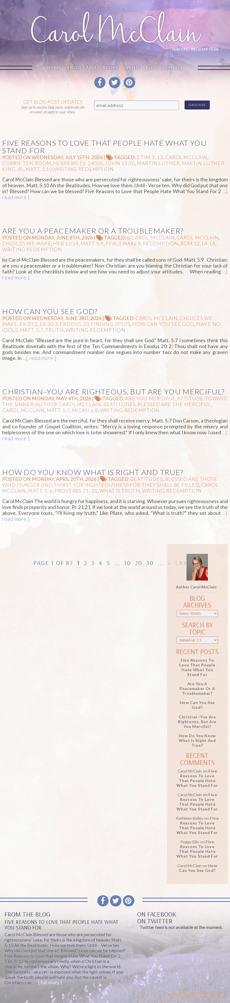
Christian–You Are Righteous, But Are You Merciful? (113, 391)
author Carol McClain (68, 404)
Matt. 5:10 (39, 169)
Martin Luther (158, 163)
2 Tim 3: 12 (150, 157)
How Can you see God (163, 324)
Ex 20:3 (49, 324)
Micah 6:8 (85, 410)
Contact (173, 67)
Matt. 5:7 (31, 330)
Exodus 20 (74, 324)
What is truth (119, 491)
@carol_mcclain (150, 238)
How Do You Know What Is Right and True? (92, 472)
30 (150, 563)
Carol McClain (186, 157)
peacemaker (123, 243)
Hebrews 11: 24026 (78, 163)
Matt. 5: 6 (40, 491)
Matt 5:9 (92, 243)
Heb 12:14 (66, 243)
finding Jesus (110, 324)
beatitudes (119, 404)
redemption (160, 243)
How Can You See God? (50, 311)
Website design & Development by (181, 998)
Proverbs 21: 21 (76, 491)
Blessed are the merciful (174, 404)
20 (138, 563)
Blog (151, 67)
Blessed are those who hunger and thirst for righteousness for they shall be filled (109, 482)
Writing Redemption (84, 169)
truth (54, 330)
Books (110, 67)
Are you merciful (150, 398)
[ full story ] (50, 982)
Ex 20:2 (28, 324)
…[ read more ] (39, 358)
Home (54, 67)
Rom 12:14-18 (197, 243)
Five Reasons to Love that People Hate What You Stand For (104, 146)
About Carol (82, 67)
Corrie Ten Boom (26, 163)
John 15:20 (120, 163)
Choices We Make (26, 243)
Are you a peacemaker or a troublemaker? (92, 230)
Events (131, 67)
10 (127, 563)
